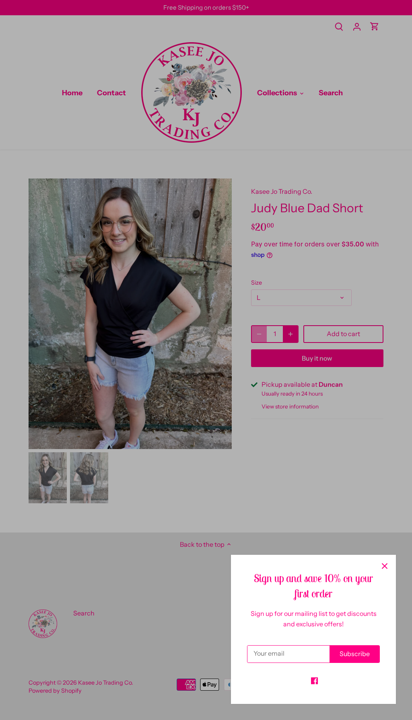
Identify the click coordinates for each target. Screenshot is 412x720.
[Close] (384, 566)
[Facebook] (314, 680)
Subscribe (355, 654)
